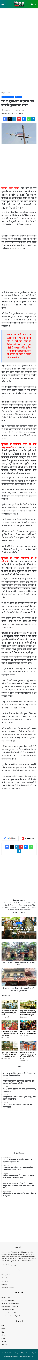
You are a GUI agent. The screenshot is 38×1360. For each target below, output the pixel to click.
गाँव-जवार (18, 97)
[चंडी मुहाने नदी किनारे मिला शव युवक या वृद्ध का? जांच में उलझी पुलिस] (10, 1025)
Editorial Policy (6, 1297)
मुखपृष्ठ (4, 93)
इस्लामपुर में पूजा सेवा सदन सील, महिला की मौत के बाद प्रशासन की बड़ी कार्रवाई (9, 1054)
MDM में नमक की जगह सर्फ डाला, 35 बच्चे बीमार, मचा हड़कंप (9, 1013)
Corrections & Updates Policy (10, 1303)
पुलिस (19, 924)
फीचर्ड (3, 1326)
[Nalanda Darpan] (19, 3)
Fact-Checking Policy (8, 1300)
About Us (4, 1278)
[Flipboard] (28, 838)
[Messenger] (24, 119)
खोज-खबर (10, 97)
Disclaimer (5, 1284)
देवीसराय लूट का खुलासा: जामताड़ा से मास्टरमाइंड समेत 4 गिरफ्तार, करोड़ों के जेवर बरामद (28, 1055)
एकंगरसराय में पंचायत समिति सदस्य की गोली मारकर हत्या (28, 1033)
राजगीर (3, 1338)
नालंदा (8, 93)
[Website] (13, 913)
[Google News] (10, 838)
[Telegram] (33, 119)
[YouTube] (22, 913)
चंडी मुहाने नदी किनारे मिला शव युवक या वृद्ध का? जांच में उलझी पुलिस (10, 1034)
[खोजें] (35, 4)
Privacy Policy (6, 1275)
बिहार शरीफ (4, 1332)
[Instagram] (24, 913)
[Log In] (32, 4)
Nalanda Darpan (7, 110)
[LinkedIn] (14, 119)
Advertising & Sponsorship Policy (11, 1316)
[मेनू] (3, 4)
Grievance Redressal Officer (10, 1313)
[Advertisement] (19, 29)
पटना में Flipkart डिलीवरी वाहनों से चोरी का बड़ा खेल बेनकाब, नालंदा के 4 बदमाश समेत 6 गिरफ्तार (19, 930)
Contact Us (5, 1281)
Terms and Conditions (8, 1287)
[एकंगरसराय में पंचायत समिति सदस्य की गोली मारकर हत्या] (28, 1025)
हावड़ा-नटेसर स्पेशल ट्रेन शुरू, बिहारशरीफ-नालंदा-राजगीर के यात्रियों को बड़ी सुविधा (28, 1013)
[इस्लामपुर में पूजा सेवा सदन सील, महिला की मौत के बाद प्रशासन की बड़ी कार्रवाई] (10, 1045)
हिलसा (3, 1335)
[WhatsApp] (29, 119)
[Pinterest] (19, 119)
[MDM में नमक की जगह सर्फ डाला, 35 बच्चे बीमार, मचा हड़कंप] (10, 1004)
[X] (9, 119)
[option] (19, 928)
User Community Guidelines (10, 1307)
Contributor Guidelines (8, 1310)
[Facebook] (5, 119)
